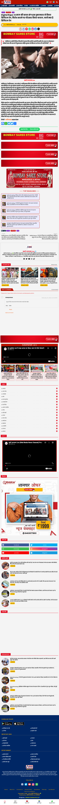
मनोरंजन (30, 427)
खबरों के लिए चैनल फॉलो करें (29, 129)
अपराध (44, 5)
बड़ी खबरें (4, 5)
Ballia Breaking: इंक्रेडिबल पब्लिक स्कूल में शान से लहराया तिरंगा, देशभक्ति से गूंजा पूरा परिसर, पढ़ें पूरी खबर (33, 694)
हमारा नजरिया (34, 761)
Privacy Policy (28, 796)
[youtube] (29, 266)
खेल (30, 403)
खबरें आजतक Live (29, 258)
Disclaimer (37, 796)
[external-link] (34, 266)
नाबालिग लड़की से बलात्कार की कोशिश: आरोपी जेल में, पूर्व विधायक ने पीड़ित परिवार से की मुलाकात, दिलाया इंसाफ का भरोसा (10, 288)
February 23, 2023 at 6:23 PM (49, 305)
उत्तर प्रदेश (30, 398)
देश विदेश (20, 5)
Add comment (9, 320)
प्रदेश (26, 5)
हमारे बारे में (5, 761)
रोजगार (30, 435)
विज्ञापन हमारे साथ (35, 766)
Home (6, 796)
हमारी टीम (33, 764)
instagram (45, 556)
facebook (16, 552)
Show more (54, 271)
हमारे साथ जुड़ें (6, 769)
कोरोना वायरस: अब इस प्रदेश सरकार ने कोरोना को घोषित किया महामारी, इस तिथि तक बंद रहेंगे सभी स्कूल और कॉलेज (33, 666)
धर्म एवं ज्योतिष (35, 5)
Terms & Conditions (29, 798)
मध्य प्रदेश (30, 425)
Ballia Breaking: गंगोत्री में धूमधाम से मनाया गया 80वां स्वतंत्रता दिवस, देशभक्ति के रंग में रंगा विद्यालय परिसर (33, 685)
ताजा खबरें (33, 752)
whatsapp (16, 556)
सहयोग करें (33, 738)
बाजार (50, 5)
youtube (16, 560)
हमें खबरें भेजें (34, 735)
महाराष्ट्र (30, 430)
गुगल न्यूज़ (39, 803)
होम (4, 803)
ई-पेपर (4, 738)
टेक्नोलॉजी (30, 409)
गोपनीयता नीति (7, 766)
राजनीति (12, 5)
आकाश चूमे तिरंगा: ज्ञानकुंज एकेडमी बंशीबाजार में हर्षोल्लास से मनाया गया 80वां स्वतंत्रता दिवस (8, 383)
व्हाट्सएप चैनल (52, 803)
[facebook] (24, 266)
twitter (45, 552)
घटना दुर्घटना (30, 406)
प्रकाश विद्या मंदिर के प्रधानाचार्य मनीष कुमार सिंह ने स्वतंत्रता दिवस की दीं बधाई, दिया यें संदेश (51, 383)
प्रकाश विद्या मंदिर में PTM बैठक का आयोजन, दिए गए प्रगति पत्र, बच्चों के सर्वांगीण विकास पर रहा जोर (22, 383)
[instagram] (31, 266)
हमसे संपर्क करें (34, 769)
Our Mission (52, 796)
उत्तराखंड (30, 401)
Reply (7, 312)
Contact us (20, 796)
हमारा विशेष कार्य (7, 764)
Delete (10, 312)
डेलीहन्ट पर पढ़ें (6, 735)
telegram (44, 560)
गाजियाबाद (8, 12)
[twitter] (26, 266)
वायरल (30, 438)
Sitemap (44, 796)
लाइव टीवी (27, 803)
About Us (12, 796)
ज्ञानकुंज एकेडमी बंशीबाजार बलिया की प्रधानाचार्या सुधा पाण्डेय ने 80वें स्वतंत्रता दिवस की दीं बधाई (37, 383)
